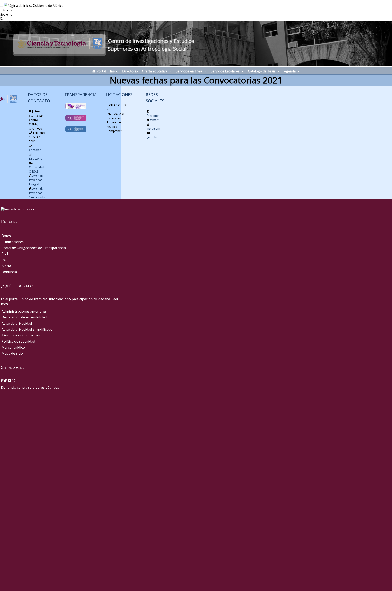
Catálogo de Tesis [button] (261, 71)
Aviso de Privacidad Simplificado (37, 193)
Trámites (6, 10)
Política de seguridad (18, 341)
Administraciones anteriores (24, 311)
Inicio (114, 71)
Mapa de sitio (12, 353)
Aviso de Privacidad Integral (36, 180)
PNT (5, 253)
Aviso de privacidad (17, 323)
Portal (101, 71)
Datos (6, 235)
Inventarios (114, 118)
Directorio (130, 71)
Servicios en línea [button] (189, 71)
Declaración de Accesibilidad (24, 317)
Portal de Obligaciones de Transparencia (34, 247)
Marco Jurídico (13, 347)
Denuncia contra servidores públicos (30, 387)
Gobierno (6, 14)
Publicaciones (13, 241)
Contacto (35, 150)
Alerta (6, 265)
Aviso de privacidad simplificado (27, 329)
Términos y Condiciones (21, 335)
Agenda (290, 71)
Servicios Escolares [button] (225, 71)
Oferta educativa (154, 71)
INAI (5, 259)
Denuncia (9, 271)
